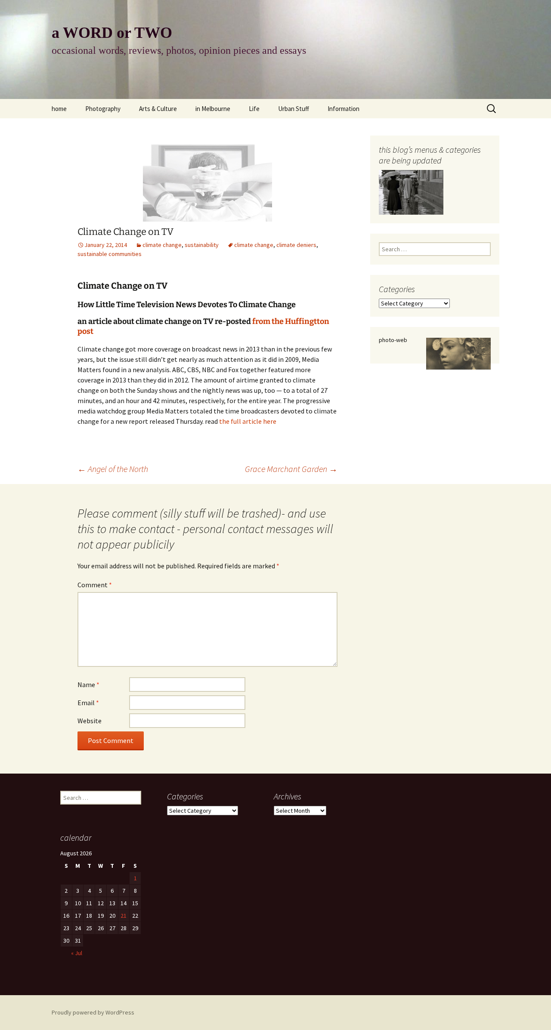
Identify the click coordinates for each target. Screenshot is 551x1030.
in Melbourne (212, 109)
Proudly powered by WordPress (93, 1012)
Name (88, 684)
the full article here (247, 421)
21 (124, 915)
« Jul (76, 953)
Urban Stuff (293, 109)
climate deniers (296, 245)
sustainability (202, 245)
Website (89, 720)
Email (88, 702)
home (59, 109)
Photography (103, 109)
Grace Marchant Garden (291, 468)
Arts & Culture (158, 109)
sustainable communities (109, 254)
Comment (94, 584)
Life (254, 109)
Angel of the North (112, 468)
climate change (162, 245)
